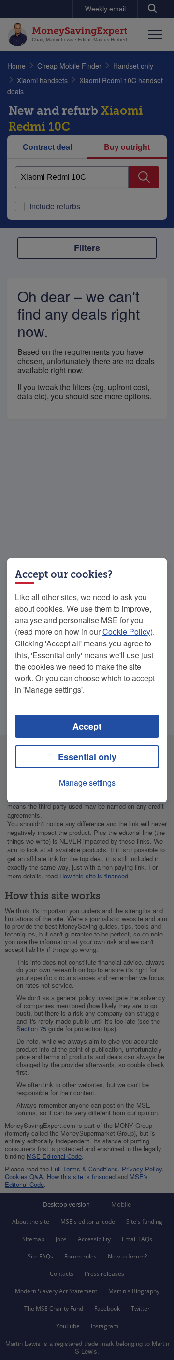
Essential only (87, 756)
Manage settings (87, 782)
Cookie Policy (126, 631)
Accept (87, 726)
